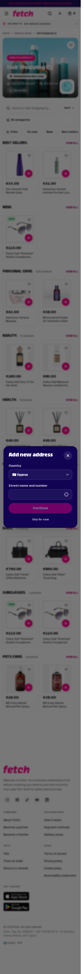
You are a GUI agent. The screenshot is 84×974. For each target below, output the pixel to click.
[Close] (68, 455)
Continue (40, 508)
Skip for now (40, 519)
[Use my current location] (66, 494)
